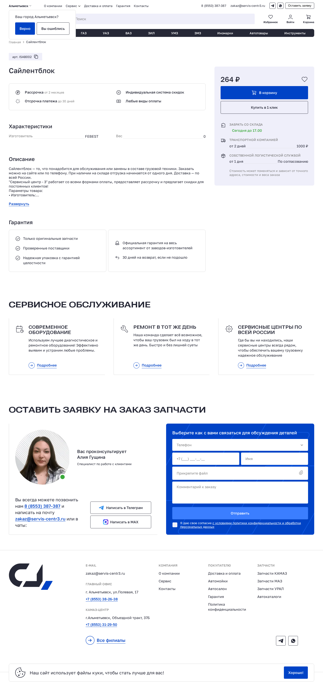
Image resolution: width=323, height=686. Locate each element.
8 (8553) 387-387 (213, 5)
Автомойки (218, 581)
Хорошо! (295, 672)
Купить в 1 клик (264, 107)
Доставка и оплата (98, 6)
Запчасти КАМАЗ (272, 573)
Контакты (141, 6)
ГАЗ (84, 33)
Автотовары (259, 33)
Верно (25, 28)
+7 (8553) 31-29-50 (101, 624)
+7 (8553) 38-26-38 (102, 599)
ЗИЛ (151, 33)
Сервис (165, 581)
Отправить (240, 513)
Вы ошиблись (53, 28)
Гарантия (123, 6)
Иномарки (225, 33)
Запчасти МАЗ (269, 581)
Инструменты (294, 33)
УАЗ (106, 33)
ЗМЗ (197, 33)
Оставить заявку (299, 5)
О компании (53, 6)
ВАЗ (128, 33)
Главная (15, 42)
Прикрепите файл (192, 473)
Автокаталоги (269, 596)
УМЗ (174, 33)
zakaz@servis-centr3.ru (247, 5)
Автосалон (217, 589)
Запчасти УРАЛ (270, 589)
